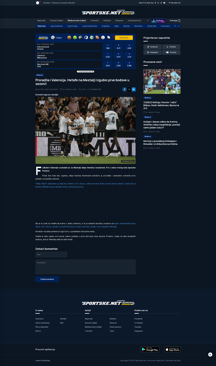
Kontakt (63, 319)
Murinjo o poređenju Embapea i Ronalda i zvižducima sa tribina (160, 142)
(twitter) (172, 47)
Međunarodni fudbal (77, 20)
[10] (37, 2)
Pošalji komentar (47, 279)
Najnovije (41, 20)
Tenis (112, 331)
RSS (61, 323)
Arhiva (38, 331)
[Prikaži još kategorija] (148, 20)
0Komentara (95, 89)
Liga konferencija (89, 26)
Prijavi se (176, 3)
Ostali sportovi (134, 20)
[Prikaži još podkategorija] (179, 26)
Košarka (107, 20)
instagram (154, 52)
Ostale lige (151, 26)
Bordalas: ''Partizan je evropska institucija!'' (59, 3)
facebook (154, 47)
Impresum (39, 319)
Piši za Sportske (41, 327)
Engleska (106, 26)
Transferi (94, 20)
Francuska (165, 26)
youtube (173, 52)
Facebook (138, 319)
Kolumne (119, 20)
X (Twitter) (138, 323)
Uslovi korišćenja (42, 323)
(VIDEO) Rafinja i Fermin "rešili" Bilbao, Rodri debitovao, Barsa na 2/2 (161, 105)
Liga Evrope (72, 26)
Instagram (138, 331)
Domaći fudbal (56, 20)
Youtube (137, 327)
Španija (126, 26)
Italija (116, 26)
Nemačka (138, 26)
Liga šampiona (56, 26)
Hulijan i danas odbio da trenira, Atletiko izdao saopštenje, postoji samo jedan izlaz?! (161, 124)
